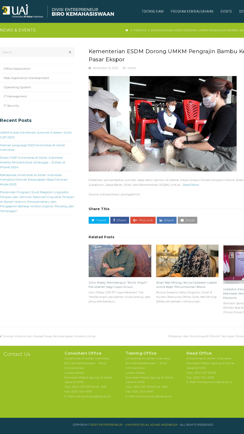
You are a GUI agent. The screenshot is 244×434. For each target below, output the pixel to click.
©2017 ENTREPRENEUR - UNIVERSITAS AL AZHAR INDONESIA (134, 424)
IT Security (11, 105)
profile (131, 68)
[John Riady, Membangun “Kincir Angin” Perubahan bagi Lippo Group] (120, 261)
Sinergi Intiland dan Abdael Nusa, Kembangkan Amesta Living (49, 336)
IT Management (15, 96)
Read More (191, 184)
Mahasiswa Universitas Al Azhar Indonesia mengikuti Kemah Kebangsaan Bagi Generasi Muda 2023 (33, 179)
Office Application (17, 68)
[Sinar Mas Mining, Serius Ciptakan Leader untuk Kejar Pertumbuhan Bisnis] (187, 261)
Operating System (17, 87)
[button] (99, 220)
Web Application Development (26, 78)
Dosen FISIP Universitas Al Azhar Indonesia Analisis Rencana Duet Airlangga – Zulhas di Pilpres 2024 (32, 162)
